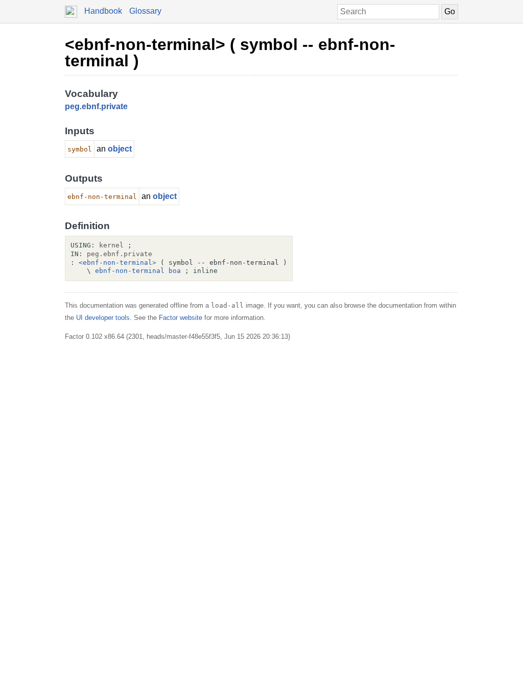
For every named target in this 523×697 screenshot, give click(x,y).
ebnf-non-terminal (129, 271)
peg (72, 106)
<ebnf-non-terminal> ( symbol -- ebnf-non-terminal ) (230, 52)
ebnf (90, 106)
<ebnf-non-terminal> (117, 262)
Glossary (145, 11)
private (114, 106)
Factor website (180, 317)
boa (175, 271)
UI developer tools (103, 317)
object (120, 148)
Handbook (103, 11)
